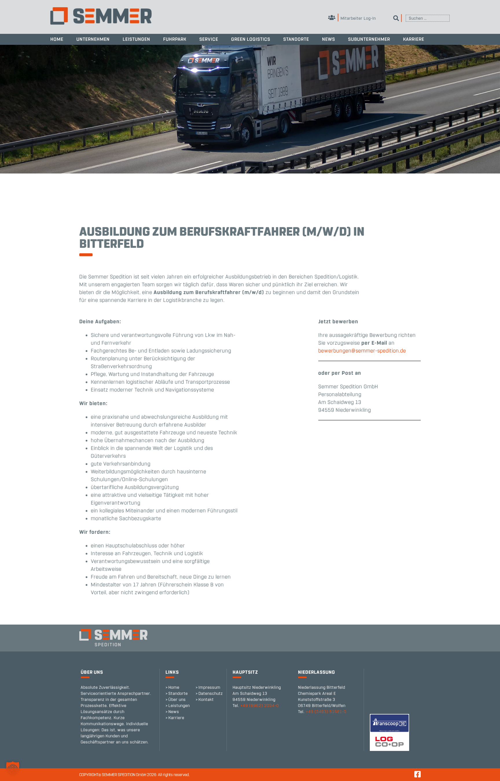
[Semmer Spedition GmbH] (101, 16)
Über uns (177, 699)
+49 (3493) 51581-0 (326, 711)
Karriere (413, 39)
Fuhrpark (174, 39)
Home (56, 39)
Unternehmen (93, 39)
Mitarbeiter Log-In (357, 18)
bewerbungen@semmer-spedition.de (362, 351)
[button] (12, 768)
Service (208, 39)
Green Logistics (250, 39)
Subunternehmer (369, 39)
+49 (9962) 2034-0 (259, 705)
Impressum (209, 687)
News (328, 39)
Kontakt (206, 699)
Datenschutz (210, 693)
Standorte (296, 39)
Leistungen (136, 39)
